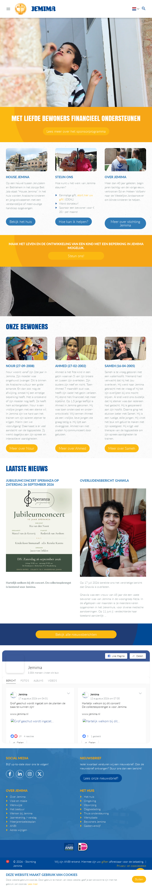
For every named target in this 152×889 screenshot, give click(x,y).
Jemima (35, 667)
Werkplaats (90, 817)
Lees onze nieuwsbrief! (101, 778)
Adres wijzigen (18, 830)
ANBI (13, 826)
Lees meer (33, 883)
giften (105, 861)
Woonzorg (90, 805)
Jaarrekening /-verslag (23, 817)
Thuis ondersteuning (96, 813)
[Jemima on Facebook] (15, 664)
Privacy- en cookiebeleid (131, 866)
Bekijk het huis (21, 221)
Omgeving (90, 801)
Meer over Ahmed (72, 448)
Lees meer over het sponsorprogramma (76, 131)
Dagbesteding (92, 809)
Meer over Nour (22, 448)
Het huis (89, 797)
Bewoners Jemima (95, 821)
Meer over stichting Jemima (125, 223)
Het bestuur (17, 809)
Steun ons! (76, 255)
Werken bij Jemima (21, 813)
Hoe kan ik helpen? (73, 221)
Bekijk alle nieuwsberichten (76, 634)
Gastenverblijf (92, 826)
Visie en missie (18, 801)
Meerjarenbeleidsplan (23, 821)
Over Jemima (18, 797)
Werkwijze (16, 805)
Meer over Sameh (121, 448)
